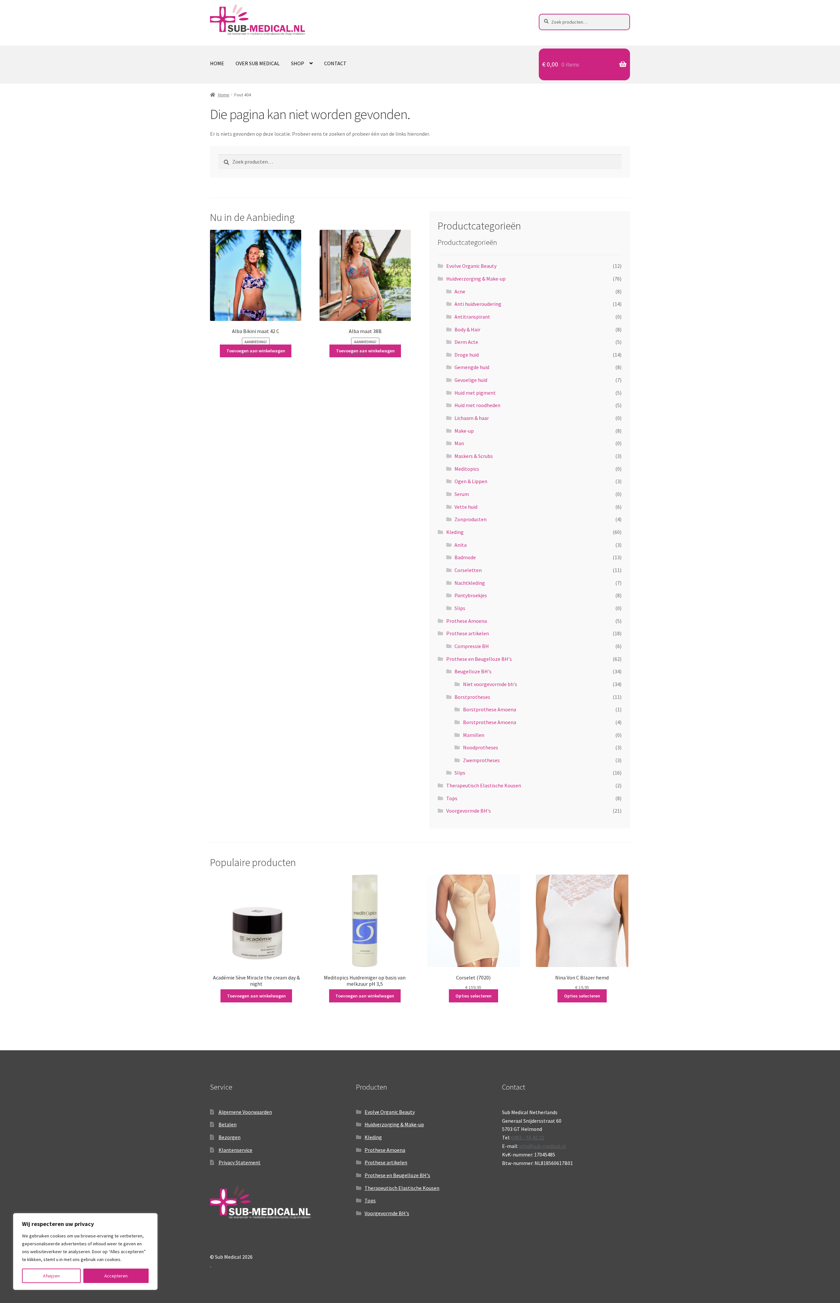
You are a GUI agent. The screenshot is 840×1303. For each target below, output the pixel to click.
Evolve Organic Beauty (471, 266)
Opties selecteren (473, 996)
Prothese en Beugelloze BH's (479, 659)
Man (459, 443)
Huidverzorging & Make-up (476, 278)
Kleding (455, 532)
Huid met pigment (475, 392)
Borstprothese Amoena (489, 709)
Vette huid (465, 506)
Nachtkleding (469, 583)
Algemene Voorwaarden (245, 1112)
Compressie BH (471, 646)
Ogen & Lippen (470, 481)
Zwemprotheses (481, 760)
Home (217, 63)
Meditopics (466, 468)
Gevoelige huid (470, 380)
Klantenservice (235, 1150)
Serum (461, 494)
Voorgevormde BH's (468, 810)
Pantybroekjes (470, 595)
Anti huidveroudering (477, 304)
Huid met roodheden (477, 405)
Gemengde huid (471, 367)
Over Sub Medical (258, 63)
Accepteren (116, 1276)
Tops (451, 798)
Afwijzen (51, 1276)
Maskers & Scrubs (473, 456)
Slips (459, 608)
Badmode (465, 557)
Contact (335, 63)
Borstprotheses (472, 697)
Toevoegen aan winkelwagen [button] (255, 351)
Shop (297, 63)
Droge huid (466, 354)
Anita (460, 545)
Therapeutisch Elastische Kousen (483, 785)
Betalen (228, 1124)
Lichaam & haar (471, 418)
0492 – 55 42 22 (527, 1137)
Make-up (464, 430)
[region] (85, 1251)
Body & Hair (467, 329)
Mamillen (473, 735)
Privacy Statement (240, 1162)
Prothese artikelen (467, 633)
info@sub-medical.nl (542, 1146)
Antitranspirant (472, 316)
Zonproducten (470, 519)
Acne (459, 291)
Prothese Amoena (466, 621)
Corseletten (468, 570)
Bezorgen (230, 1137)
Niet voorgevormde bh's (490, 684)
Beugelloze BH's (473, 671)
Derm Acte (466, 342)
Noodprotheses (480, 747)
